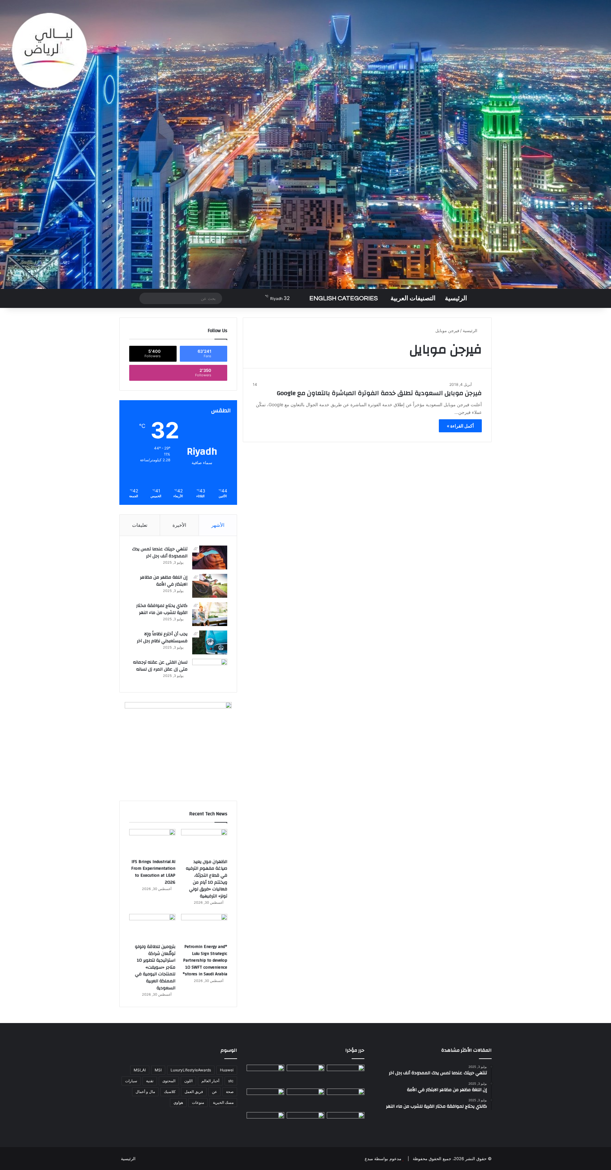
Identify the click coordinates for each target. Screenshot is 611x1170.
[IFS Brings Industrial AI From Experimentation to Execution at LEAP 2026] (152, 842)
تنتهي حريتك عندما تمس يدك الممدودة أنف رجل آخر (159, 552)
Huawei (227, 1070)
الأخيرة (179, 525)
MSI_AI (140, 1070)
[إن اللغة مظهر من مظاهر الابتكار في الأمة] (209, 586)
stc (231, 1080)
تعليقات (139, 525)
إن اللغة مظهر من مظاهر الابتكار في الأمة (163, 580)
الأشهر (217, 525)
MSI (158, 1070)
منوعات (198, 1102)
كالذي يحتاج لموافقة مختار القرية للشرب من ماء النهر (161, 609)
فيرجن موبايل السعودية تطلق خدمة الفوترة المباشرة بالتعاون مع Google (379, 393)
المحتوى (168, 1080)
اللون (188, 1080)
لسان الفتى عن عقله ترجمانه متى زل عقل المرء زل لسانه (160, 665)
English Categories (343, 298)
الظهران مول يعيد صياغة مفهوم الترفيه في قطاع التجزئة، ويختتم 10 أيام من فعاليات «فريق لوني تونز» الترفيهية (206, 879)
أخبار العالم (210, 1080)
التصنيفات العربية (413, 298)
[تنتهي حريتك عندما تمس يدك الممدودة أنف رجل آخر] (209, 557)
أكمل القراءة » (460, 425)
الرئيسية (456, 298)
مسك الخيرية (223, 1102)
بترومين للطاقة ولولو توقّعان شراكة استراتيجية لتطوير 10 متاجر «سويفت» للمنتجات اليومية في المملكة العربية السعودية (155, 967)
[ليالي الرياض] (305, 144)
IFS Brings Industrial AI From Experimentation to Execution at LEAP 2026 (153, 872)
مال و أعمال (145, 1091)
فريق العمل (194, 1091)
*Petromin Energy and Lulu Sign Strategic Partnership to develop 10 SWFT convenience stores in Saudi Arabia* (205, 960)
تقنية (149, 1080)
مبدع (369, 1158)
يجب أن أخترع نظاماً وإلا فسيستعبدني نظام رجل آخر (162, 637)
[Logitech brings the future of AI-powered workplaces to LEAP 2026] (265, 1099)
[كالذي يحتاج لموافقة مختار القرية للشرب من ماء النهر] (209, 614)
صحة (230, 1091)
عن (214, 1091)
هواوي (178, 1102)
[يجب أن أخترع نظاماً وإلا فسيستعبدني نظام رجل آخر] (209, 642)
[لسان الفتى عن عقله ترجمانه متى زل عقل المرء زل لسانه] (209, 671)
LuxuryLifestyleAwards (191, 1070)
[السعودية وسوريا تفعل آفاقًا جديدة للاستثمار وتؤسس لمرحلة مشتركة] (265, 1122)
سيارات (131, 1080)
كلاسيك (170, 1091)
